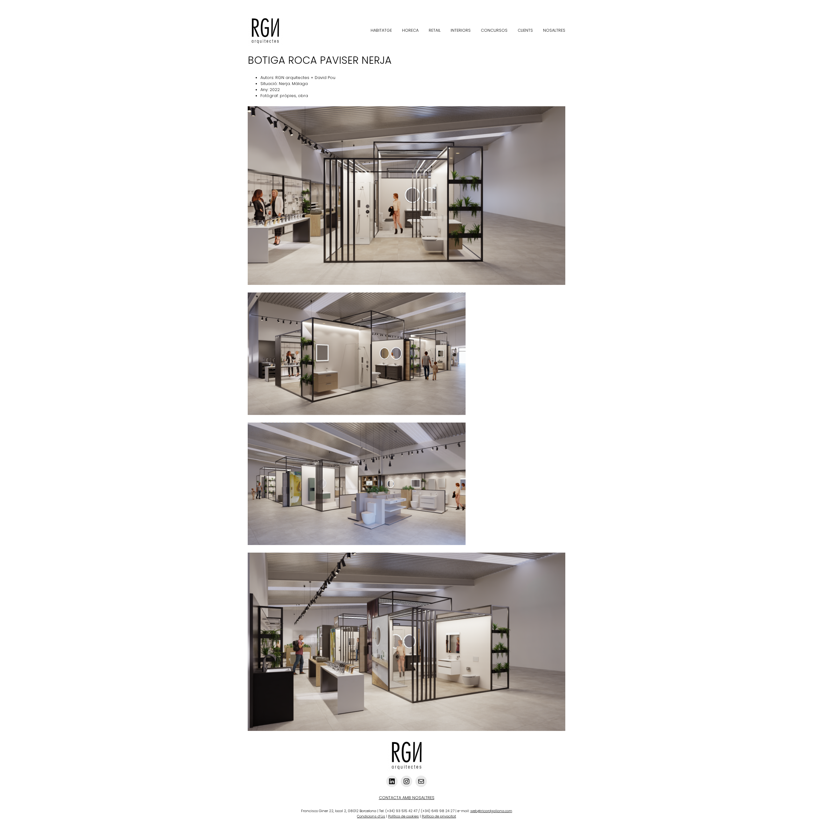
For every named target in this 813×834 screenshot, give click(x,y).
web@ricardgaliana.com (491, 810)
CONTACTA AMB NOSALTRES (406, 797)
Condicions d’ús (371, 816)
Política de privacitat (439, 816)
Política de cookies (403, 816)
